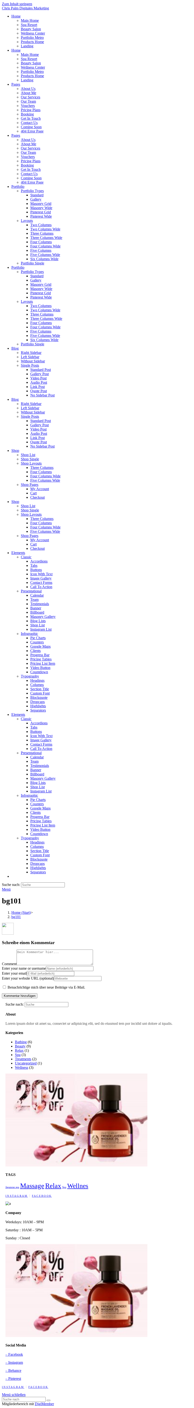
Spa (18, 1055)
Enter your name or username (24, 968)
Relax (19, 1050)
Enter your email (14, 973)
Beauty (20, 1046)
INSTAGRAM (16, 1195)
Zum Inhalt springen (17, 4)
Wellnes (77, 1185)
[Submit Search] (48, 1400)
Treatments (23, 1059)
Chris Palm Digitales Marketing (25, 8)
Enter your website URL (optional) (28, 978)
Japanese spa (12, 1187)
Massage (32, 1185)
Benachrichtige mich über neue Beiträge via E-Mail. (46, 987)
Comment (9, 964)
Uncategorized (26, 1063)
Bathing (21, 1042)
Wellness (21, 1067)
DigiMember (44, 1404)
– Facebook (14, 1354)
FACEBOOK (42, 1195)
